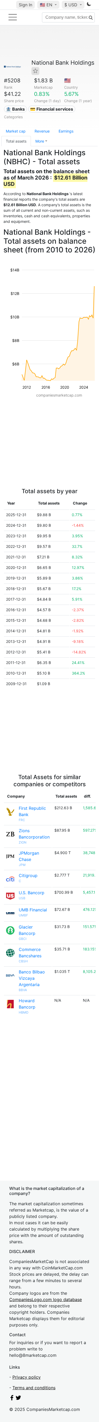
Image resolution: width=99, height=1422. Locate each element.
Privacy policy (26, 1377)
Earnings (66, 131)
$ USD (71, 4)
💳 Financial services (51, 109)
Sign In (25, 4)
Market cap (16, 131)
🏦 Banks (15, 109)
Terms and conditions (33, 1387)
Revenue (42, 131)
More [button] (39, 141)
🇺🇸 (46, 4)
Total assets (16, 141)
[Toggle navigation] (12, 17)
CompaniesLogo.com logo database (45, 1299)
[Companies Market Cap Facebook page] (12, 1398)
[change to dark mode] (89, 5)
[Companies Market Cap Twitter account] (18, 1398)
